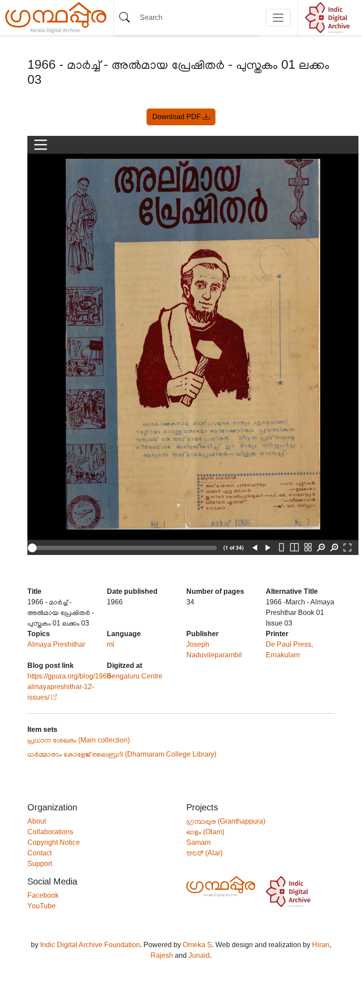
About (36, 821)
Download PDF (177, 116)
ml (110, 644)
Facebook (43, 895)
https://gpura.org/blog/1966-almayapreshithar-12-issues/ (70, 686)
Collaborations (50, 832)
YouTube (41, 906)
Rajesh (162, 955)
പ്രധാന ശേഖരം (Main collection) (78, 740)
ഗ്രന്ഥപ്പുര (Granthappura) (225, 821)
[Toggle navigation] (278, 17)
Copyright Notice (53, 842)
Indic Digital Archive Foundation (90, 944)
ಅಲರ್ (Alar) (204, 853)
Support (39, 863)
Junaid (199, 955)
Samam (198, 842)
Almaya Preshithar (56, 644)
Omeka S (197, 944)
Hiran (320, 944)
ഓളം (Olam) (205, 832)
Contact (39, 853)
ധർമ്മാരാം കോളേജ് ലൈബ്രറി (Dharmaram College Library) (121, 754)
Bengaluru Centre (134, 676)
